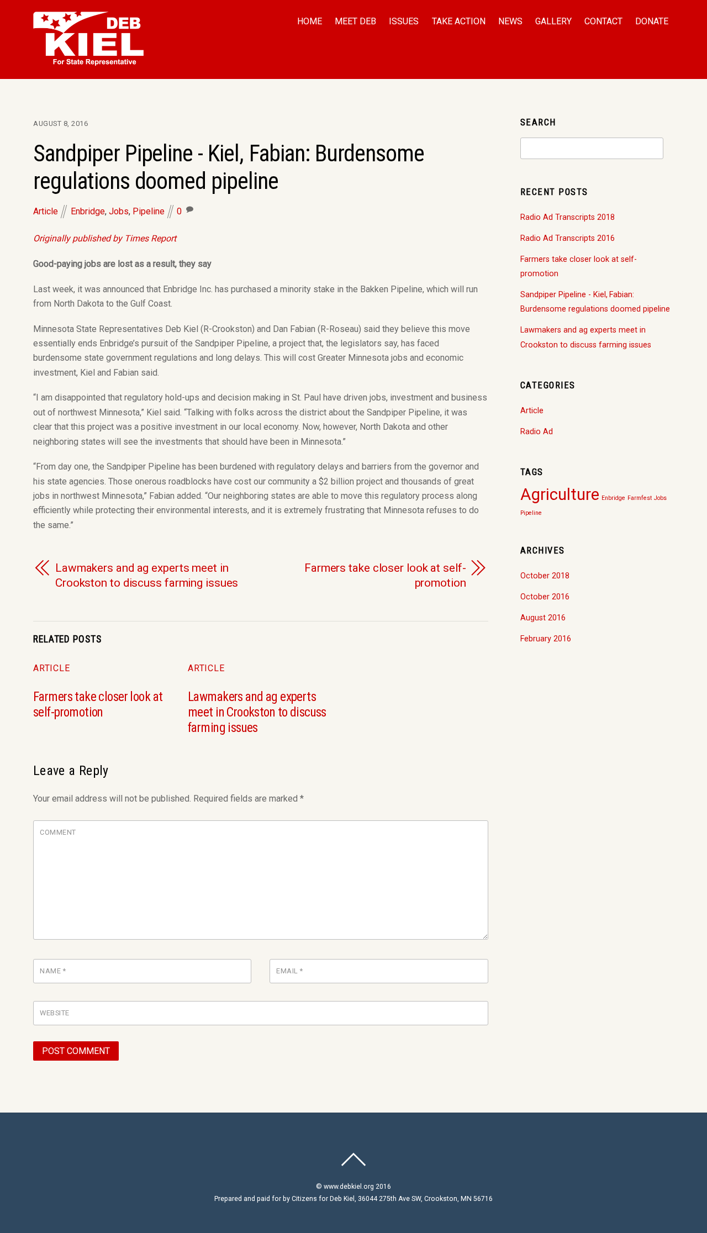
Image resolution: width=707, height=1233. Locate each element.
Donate (651, 21)
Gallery (553, 21)
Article (45, 211)
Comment (58, 832)
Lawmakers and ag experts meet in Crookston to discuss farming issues (146, 575)
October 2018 (544, 576)
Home (309, 21)
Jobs (119, 211)
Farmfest (639, 498)
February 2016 (545, 639)
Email (289, 971)
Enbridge (88, 211)
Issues (404, 21)
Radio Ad (536, 431)
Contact (603, 21)
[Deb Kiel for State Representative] (88, 60)
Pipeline (149, 211)
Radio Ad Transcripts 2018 (567, 217)
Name (53, 971)
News (510, 21)
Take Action (459, 21)
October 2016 (544, 597)
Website (55, 1013)
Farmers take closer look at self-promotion (385, 575)
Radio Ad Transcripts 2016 (567, 238)
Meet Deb (355, 21)
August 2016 (543, 618)
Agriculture (559, 494)
